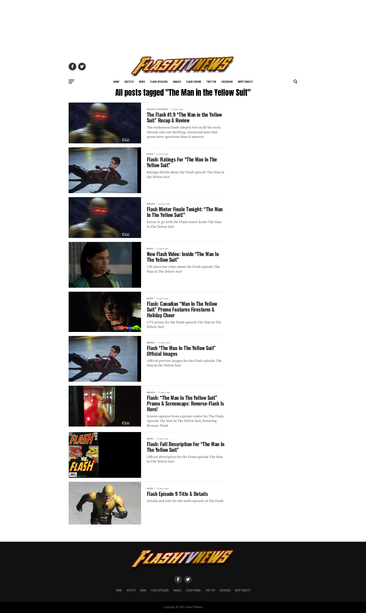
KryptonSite (245, 82)
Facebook (227, 82)
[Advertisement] (183, 26)
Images (177, 82)
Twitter (211, 82)
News (142, 82)
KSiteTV (129, 82)
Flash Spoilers (159, 82)
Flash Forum (193, 82)
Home (116, 82)
